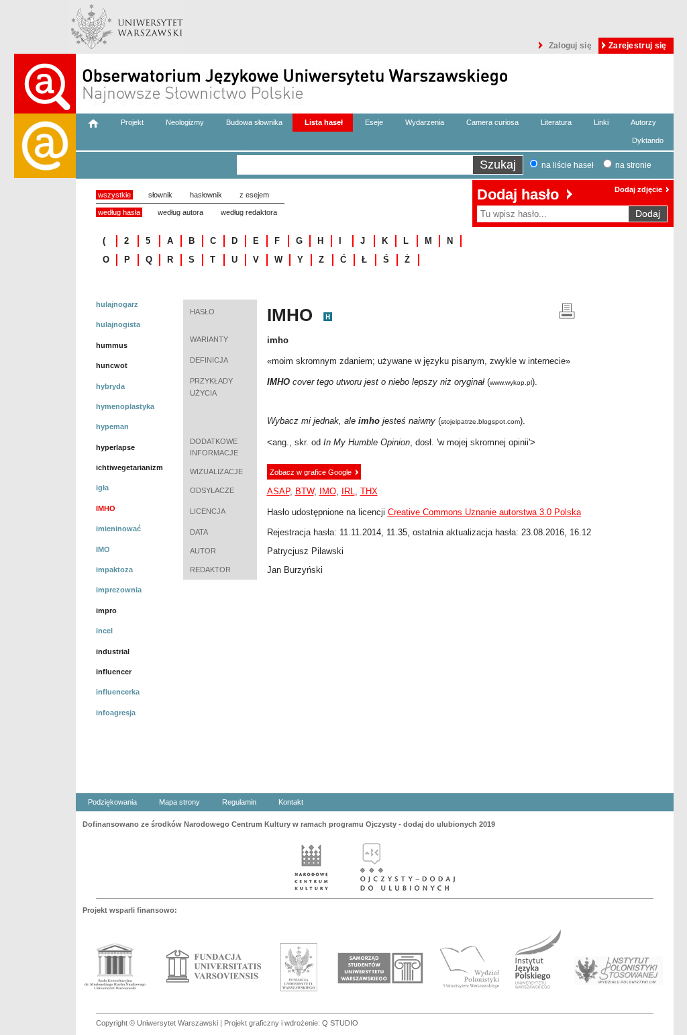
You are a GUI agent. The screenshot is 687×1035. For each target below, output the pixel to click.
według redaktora (249, 212)
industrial (112, 651)
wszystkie (114, 195)
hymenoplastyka (125, 406)
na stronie (633, 165)
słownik (160, 195)
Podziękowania (112, 802)
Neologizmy (185, 122)
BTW (304, 491)
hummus (111, 345)
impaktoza (114, 570)
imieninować (118, 529)
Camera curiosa (492, 122)
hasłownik (206, 195)
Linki (601, 122)
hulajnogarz (117, 304)
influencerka (118, 692)
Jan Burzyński (295, 570)
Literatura (556, 122)
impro (106, 610)
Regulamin (239, 802)
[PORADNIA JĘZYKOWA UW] (45, 574)
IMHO (105, 508)
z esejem (254, 195)
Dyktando (648, 140)
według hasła (119, 212)
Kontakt (290, 802)
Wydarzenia (424, 122)
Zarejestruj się (638, 45)
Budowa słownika (254, 122)
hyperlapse (115, 447)
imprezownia (119, 590)
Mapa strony (179, 802)
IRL (348, 491)
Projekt (132, 122)
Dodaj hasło (518, 194)
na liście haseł (567, 165)
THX (369, 491)
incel (104, 631)
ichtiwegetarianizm (129, 467)
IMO (103, 549)
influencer (113, 672)
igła (102, 488)
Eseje (374, 122)
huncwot (111, 365)
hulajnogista (118, 324)
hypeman (112, 426)
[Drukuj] (567, 310)
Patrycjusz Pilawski (305, 551)
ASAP (278, 491)
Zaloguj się (570, 45)
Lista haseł (324, 122)
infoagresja (116, 713)
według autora (180, 212)
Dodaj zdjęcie (638, 189)
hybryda (110, 386)
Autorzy (643, 122)
